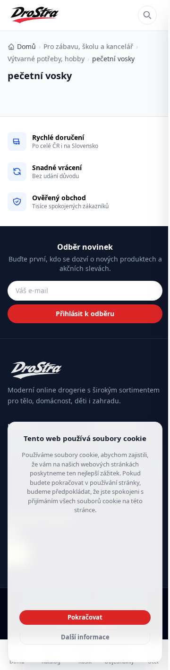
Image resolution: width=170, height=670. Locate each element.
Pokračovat (85, 617)
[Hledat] (147, 15)
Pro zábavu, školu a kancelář (88, 46)
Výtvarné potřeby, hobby (46, 58)
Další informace (85, 637)
